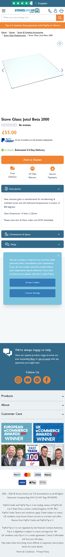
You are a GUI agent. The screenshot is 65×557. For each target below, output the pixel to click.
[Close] (58, 255)
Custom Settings (32, 293)
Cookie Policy (47, 274)
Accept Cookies (32, 283)
